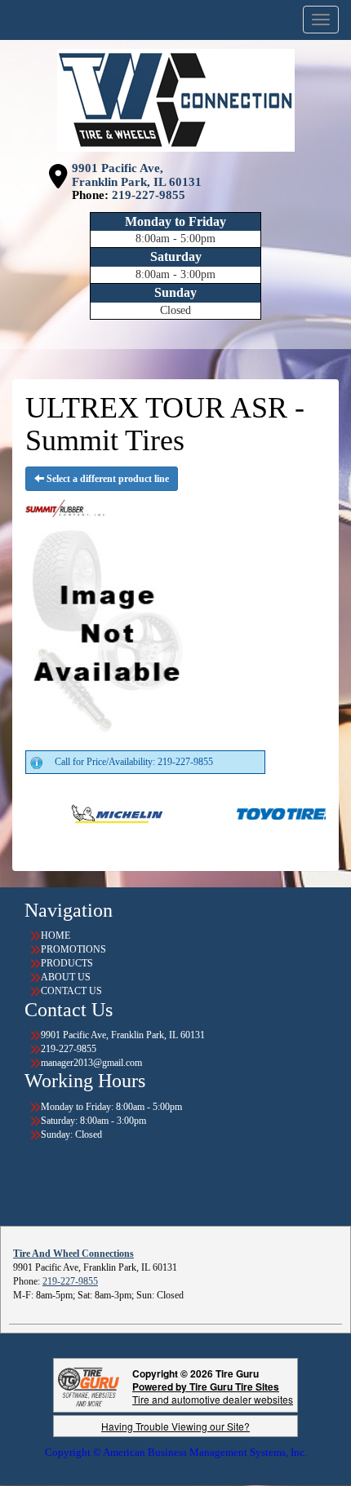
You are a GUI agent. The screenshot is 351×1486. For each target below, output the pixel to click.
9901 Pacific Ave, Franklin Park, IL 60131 (137, 174)
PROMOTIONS (73, 949)
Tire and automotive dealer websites (212, 1392)
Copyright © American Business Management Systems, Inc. (176, 1452)
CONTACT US (71, 991)
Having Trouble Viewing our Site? (175, 1426)
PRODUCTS (67, 963)
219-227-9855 (148, 194)
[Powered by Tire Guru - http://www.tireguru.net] (88, 1385)
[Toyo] (260, 813)
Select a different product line (106, 478)
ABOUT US (66, 977)
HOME (55, 935)
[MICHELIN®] (88, 813)
